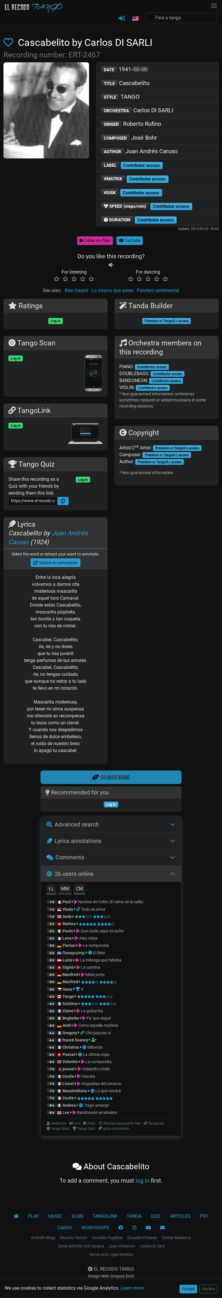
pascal (68, 1069)
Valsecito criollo (95, 1069)
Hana (67, 989)
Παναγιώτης (74, 953)
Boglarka (70, 1018)
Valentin (70, 1061)
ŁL (51, 888)
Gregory (69, 1032)
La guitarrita (91, 1011)
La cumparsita (95, 945)
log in (142, 1180)
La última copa (96, 1054)
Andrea (69, 1105)
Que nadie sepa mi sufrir (102, 931)
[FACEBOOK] (121, 1228)
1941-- (125, 69)
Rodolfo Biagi (43, 1237)
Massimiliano (74, 1090)
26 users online (74, 873)
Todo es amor (93, 909)
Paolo (67, 931)
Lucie (67, 960)
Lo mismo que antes (112, 290)
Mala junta (95, 974)
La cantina (90, 967)
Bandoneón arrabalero (96, 1112)
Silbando (95, 1047)
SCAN (77, 1216)
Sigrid (67, 967)
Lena (67, 938)
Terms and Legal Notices (111, 1254)
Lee (65, 1112)
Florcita (88, 1076)
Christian (70, 1047)
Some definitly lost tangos (81, 1246)
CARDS (64, 1227)
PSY (204, 1216)
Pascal (68, 1054)
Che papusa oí (98, 1032)
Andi (66, 1025)
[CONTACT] (162, 1228)
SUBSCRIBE (114, 777)
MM (65, 888)
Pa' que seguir (98, 1018)
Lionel (68, 1083)
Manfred (70, 974)
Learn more (132, 1288)
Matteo (69, 923)
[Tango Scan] (90, 953)
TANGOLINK (104, 1216)
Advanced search (77, 824)
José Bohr (130, 137)
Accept (188, 1288)
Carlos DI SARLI (138, 110)
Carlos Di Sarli (152, 1246)
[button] (135, 19)
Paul (66, 901)
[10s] (111, 265)
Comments (70, 857)
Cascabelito (126, 83)
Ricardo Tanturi (73, 1237)
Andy (67, 916)
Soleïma (70, 1003)
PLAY (33, 1216)
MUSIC (55, 1216)
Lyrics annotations (78, 840)
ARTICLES (180, 1216)
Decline (208, 1288)
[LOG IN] (122, 18)
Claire (67, 1011)
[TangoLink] (78, 909)
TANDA (134, 1216)
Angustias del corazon (101, 1083)
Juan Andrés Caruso (140, 151)
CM (79, 888)
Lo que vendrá (108, 1090)
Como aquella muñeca (97, 1025)
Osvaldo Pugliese (107, 1237)
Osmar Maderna (176, 1237)
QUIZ (156, 1216)
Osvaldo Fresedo (142, 1237)
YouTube (132, 240)
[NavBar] (213, 5)
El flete (99, 953)
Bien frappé (76, 290)
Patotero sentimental (158, 290)
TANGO (122, 96)
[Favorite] (9, 42)
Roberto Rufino (132, 123)
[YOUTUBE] (148, 1228)
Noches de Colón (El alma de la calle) (110, 901)
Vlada (67, 909)
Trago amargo (96, 1105)
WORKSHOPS (95, 1227)
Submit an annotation (58, 562)
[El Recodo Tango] (16, 1216)
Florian (68, 945)
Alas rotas (87, 938)
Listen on (96, 240)
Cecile (68, 1076)
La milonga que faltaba (100, 960)
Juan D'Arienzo (122, 1246)
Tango (68, 996)
